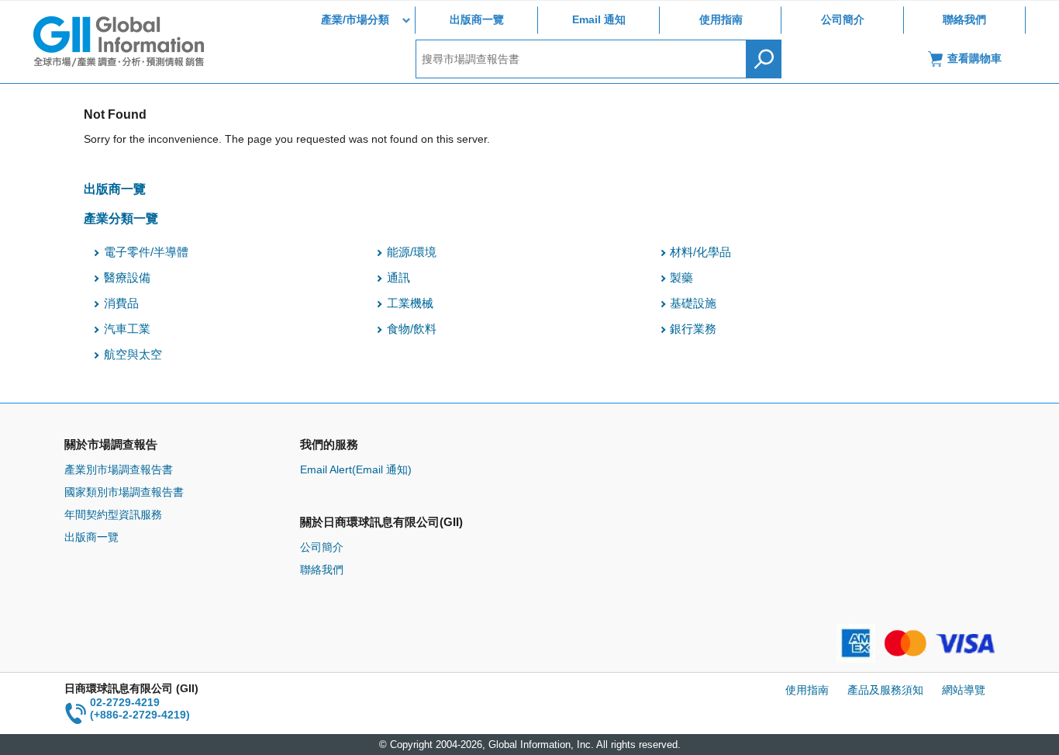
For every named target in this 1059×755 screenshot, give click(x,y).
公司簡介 (842, 19)
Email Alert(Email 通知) (356, 469)
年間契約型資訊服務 (113, 514)
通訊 (398, 278)
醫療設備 (127, 278)
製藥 (681, 278)
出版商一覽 (477, 19)
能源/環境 (411, 252)
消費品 (121, 303)
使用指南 (721, 19)
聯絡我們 (964, 19)
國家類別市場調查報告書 (124, 492)
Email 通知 (599, 19)
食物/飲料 (411, 329)
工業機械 (410, 303)
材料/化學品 (700, 252)
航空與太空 (133, 354)
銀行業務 (693, 329)
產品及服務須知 (885, 690)
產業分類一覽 (121, 218)
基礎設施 (693, 303)
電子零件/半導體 (146, 252)
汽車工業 (127, 329)
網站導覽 (963, 690)
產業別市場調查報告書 (118, 469)
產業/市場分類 (355, 19)
